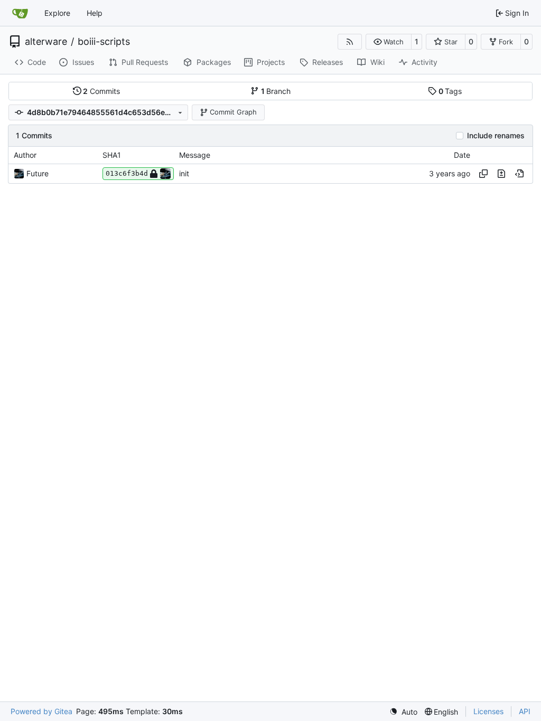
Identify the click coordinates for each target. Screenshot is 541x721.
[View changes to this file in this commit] (501, 174)
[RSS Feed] (350, 42)
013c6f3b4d (127, 173)
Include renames (496, 135)
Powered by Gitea (41, 711)
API (524, 711)
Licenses (488, 711)
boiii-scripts (104, 41)
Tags (450, 91)
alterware (46, 41)
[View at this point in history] (519, 174)
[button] (389, 42)
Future (37, 173)
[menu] (403, 711)
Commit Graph (233, 112)
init (184, 173)
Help (94, 12)
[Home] (20, 13)
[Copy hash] (483, 174)
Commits (101, 91)
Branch (276, 91)
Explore (57, 12)
